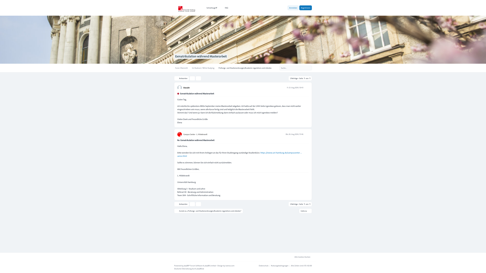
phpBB (186, 265)
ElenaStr (186, 87)
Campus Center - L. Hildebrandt (195, 134)
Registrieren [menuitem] (305, 8)
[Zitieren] (306, 87)
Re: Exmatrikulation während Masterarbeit (196, 140)
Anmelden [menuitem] (293, 8)
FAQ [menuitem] (226, 8)
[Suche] (305, 68)
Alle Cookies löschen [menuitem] (302, 257)
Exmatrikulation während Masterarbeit (197, 93)
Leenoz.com (229, 265)
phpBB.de (200, 268)
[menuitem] (211, 8)
